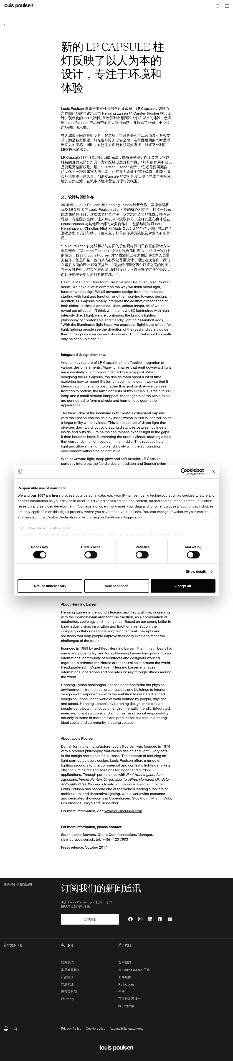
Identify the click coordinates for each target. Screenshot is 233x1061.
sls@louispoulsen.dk (77, 839)
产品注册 (67, 977)
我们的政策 (126, 1006)
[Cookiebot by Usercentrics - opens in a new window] (184, 471)
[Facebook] (130, 919)
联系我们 (67, 962)
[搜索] (218, 5)
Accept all (183, 586)
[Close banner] (213, 471)
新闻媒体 (124, 977)
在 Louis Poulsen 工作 (134, 970)
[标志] (18, 8)
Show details (196, 571)
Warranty (67, 999)
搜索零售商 (69, 991)
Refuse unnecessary (50, 586)
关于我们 (124, 962)
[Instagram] (140, 919)
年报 (121, 991)
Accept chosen (116, 586)
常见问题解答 (70, 970)
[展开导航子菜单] (226, 8)
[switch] (90, 554)
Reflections (126, 984)
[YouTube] (170, 919)
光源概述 (67, 984)
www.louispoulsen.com (123, 811)
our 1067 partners (46, 495)
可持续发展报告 (129, 999)
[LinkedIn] (150, 919)
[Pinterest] (160, 919)
